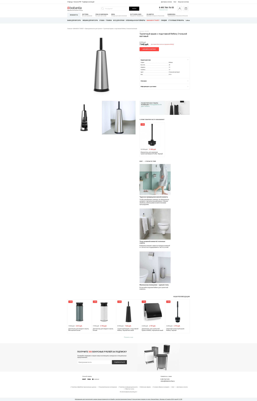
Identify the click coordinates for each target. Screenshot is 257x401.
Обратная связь (129, 389)
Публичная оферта (145, 387)
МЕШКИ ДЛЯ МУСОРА (90, 20)
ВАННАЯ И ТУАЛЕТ (153, 20)
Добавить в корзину (149, 49)
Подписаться (119, 362)
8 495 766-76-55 (166, 7)
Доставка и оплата (166, 2)
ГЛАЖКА (109, 20)
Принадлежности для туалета (93, 28)
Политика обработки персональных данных (83, 387)
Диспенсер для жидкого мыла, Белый (103, 329)
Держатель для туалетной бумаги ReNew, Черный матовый (152, 329)
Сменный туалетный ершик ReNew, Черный (175, 329)
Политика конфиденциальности (128, 387)
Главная (69, 28)
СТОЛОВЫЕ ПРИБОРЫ (176, 20)
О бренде (70, 2)
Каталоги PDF (77, 2)
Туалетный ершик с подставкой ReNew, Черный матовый (127, 329)
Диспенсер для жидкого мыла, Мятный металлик (78, 329)
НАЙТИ (134, 8)
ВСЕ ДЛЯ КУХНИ (118, 20)
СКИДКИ (164, 20)
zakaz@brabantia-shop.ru (168, 381)
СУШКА (101, 20)
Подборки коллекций (88, 2)
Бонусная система (183, 2)
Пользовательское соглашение (108, 387)
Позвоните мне (163, 10)
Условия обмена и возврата (161, 387)
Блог (175, 2)
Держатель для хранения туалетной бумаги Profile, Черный (152, 153)
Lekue (188, 20)
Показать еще (128, 337)
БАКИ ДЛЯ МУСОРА (74, 20)
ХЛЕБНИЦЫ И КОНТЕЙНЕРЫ (135, 20)
